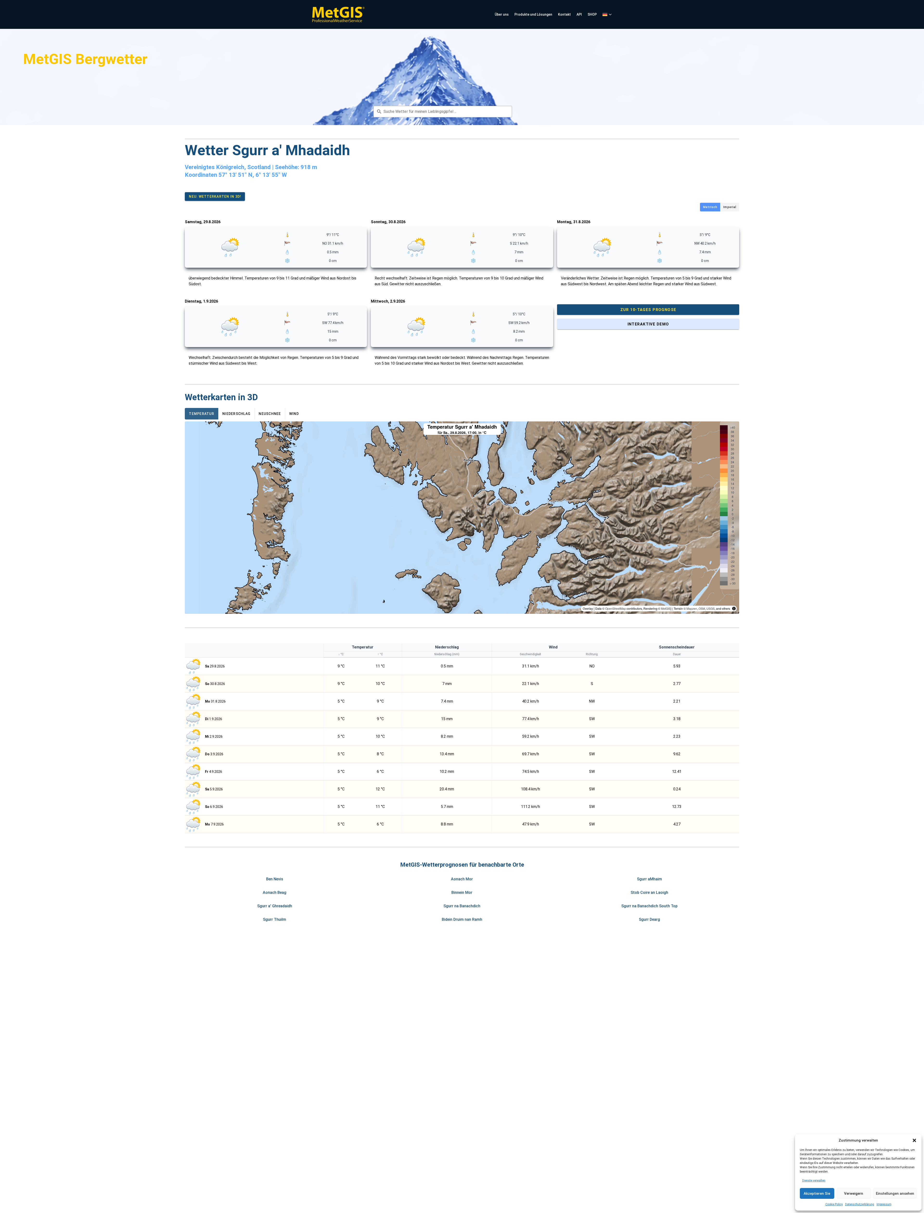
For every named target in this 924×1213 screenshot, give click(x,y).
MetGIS (666, 608)
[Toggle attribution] (734, 608)
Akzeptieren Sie (817, 1193)
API (579, 14)
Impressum (884, 1204)
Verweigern (853, 1193)
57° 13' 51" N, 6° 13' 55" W (252, 174)
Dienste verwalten (813, 1180)
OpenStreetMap (615, 608)
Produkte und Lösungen (533, 14)
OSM (702, 608)
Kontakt (564, 14)
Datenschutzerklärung (859, 1204)
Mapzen (692, 608)
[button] (914, 1140)
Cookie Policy (834, 1204)
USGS (710, 608)
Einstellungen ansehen (895, 1193)
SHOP (592, 14)
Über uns (502, 14)
